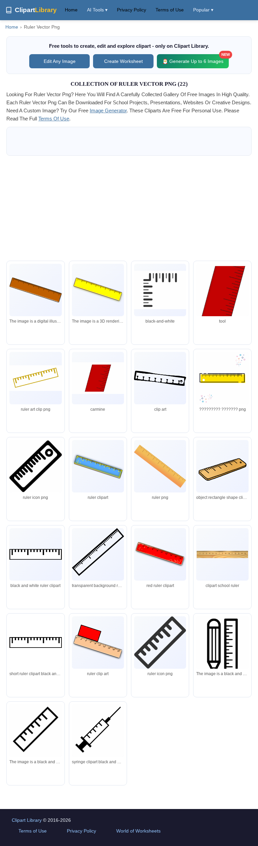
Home (71, 9)
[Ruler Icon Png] (35, 466)
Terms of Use (170, 9)
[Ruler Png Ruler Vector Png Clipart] (160, 290)
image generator (108, 110)
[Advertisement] (129, 208)
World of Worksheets (138, 831)
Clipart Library (27, 820)
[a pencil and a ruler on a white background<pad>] (222, 646)
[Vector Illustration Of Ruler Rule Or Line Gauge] (160, 378)
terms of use (53, 118)
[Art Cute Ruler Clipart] (35, 378)
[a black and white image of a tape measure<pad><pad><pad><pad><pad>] (35, 731)
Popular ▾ (203, 9)
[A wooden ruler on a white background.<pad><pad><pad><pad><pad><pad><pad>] (35, 290)
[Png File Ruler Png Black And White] (98, 731)
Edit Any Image (60, 61)
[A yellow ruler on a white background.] (98, 290)
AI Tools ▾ (97, 9)
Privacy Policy (131, 9)
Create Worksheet (123, 61)
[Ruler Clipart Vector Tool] (98, 378)
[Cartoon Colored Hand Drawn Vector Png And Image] (222, 381)
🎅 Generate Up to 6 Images (195, 59)
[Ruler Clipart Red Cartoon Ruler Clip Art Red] (222, 295)
